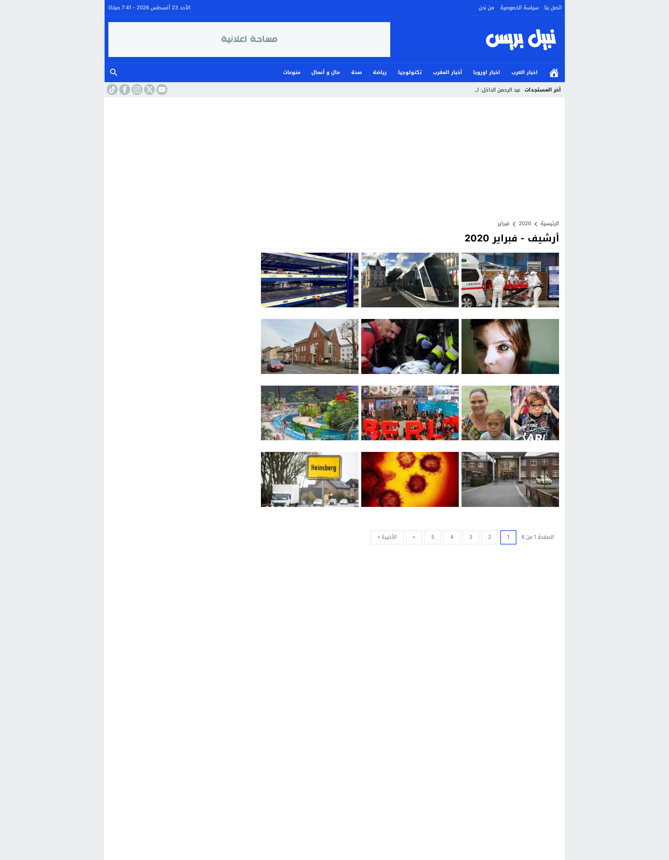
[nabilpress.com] (475, 39)
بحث (114, 72)
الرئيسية (554, 72)
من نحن (486, 7)
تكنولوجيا (410, 72)
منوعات (291, 72)
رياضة (380, 72)
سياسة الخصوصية (519, 7)
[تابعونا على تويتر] (148, 89)
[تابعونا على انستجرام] (136, 89)
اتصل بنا (553, 7)
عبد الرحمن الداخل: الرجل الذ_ (489, 90)
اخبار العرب (524, 72)
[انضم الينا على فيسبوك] (124, 89)
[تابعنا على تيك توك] (111, 89)
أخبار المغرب (447, 72)
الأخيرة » (387, 537)
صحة (356, 72)
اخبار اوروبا (486, 72)
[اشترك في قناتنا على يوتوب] (161, 89)
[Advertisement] (334, 155)
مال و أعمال (325, 72)
